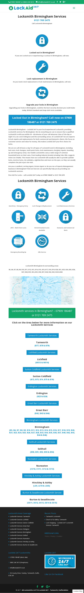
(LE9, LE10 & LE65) (41, 486)
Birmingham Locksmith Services (42, 420)
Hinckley (37, 482)
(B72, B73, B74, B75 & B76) (42, 379)
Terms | (47, 536)
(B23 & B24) (42, 396)
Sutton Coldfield (42, 376)
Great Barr (42, 410)
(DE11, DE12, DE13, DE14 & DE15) (42, 502)
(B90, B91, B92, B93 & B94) (42, 452)
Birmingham (42, 426)
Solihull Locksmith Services (42, 442)
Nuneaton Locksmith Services (42, 458)
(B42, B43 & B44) (42, 413)
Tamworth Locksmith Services (42, 335)
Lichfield (42, 359)
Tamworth (42, 342)
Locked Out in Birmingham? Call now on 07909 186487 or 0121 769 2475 (42, 120)
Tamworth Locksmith (53, 516)
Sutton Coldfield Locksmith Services (42, 369)
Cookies (59, 536)
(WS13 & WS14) (42, 362)
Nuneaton (42, 465)
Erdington (42, 393)
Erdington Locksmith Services (42, 386)
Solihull (42, 448)
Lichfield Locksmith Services (42, 352)
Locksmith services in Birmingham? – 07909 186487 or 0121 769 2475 (42, 313)
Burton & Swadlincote (42, 499)
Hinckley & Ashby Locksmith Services (42, 475)
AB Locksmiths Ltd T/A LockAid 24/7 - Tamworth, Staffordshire (45, 590)
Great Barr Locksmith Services (42, 403)
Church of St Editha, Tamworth (56, 520)
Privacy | (53, 536)
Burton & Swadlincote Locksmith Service (42, 492)
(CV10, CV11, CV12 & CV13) (42, 469)
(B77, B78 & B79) (42, 345)
